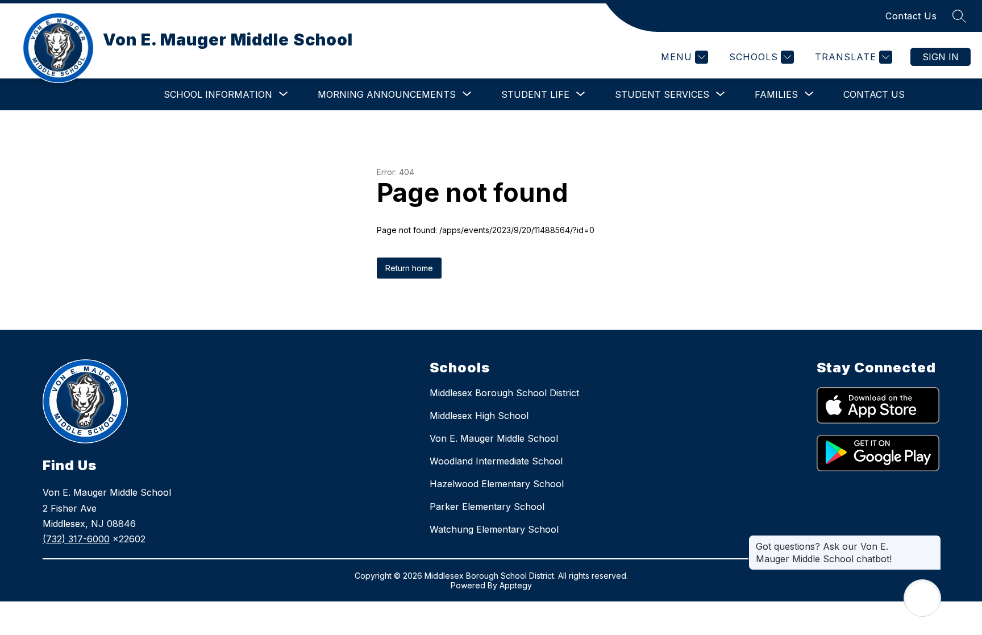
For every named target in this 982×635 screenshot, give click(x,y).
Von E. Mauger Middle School (494, 438)
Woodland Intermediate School (496, 461)
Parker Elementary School (487, 506)
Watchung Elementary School (494, 529)
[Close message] (932, 540)
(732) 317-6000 (76, 539)
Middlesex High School (479, 415)
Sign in (940, 57)
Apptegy (516, 585)
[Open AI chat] (922, 598)
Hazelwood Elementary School (497, 483)
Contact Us (911, 16)
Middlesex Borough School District (504, 393)
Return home (409, 268)
